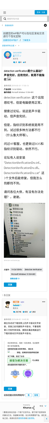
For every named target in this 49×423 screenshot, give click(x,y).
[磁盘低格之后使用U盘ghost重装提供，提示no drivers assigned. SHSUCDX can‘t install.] (16, 45)
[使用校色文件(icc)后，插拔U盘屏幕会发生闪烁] (18, 45)
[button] (43, 52)
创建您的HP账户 (10, 40)
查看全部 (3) (15, 278)
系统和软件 (9, 25)
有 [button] (29, 395)
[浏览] (4, 12)
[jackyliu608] (7, 55)
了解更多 (26, 40)
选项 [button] (45, 25)
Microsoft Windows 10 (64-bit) (23, 274)
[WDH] (7, 304)
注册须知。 (31, 418)
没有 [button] (36, 395)
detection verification (33, 269)
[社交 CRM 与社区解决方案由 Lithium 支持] (29, 407)
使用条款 (21, 418)
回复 (10, 284)
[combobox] (24, 18)
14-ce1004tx (16, 269)
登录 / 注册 (41, 12)
